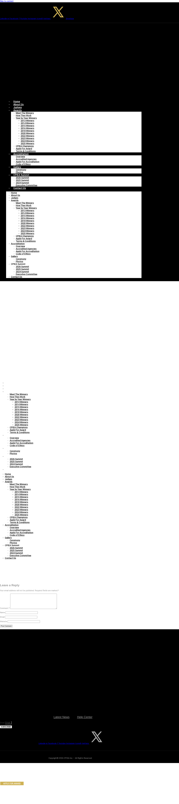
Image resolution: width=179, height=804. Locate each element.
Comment (5, 608)
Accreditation (21, 153)
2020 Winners (27, 133)
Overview (20, 156)
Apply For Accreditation (27, 161)
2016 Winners (27, 128)
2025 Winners (27, 143)
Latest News (62, 717)
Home (16, 101)
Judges (17, 107)
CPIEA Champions (25, 146)
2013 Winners (27, 120)
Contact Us (19, 188)
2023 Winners (27, 138)
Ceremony (21, 169)
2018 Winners (27, 130)
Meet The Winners (25, 113)
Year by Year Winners (26, 118)
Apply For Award (24, 148)
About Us (18, 104)
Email (2, 617)
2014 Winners (27, 123)
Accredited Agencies (26, 159)
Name (2, 612)
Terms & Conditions (26, 151)
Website (3, 621)
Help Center (84, 717)
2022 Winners (27, 136)
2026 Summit (22, 177)
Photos (19, 172)
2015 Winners (27, 125)
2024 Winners (27, 141)
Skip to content (7, 1)
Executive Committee (26, 185)
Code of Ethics (23, 164)
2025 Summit (22, 180)
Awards (17, 110)
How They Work (23, 115)
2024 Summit (22, 183)
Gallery (17, 167)
